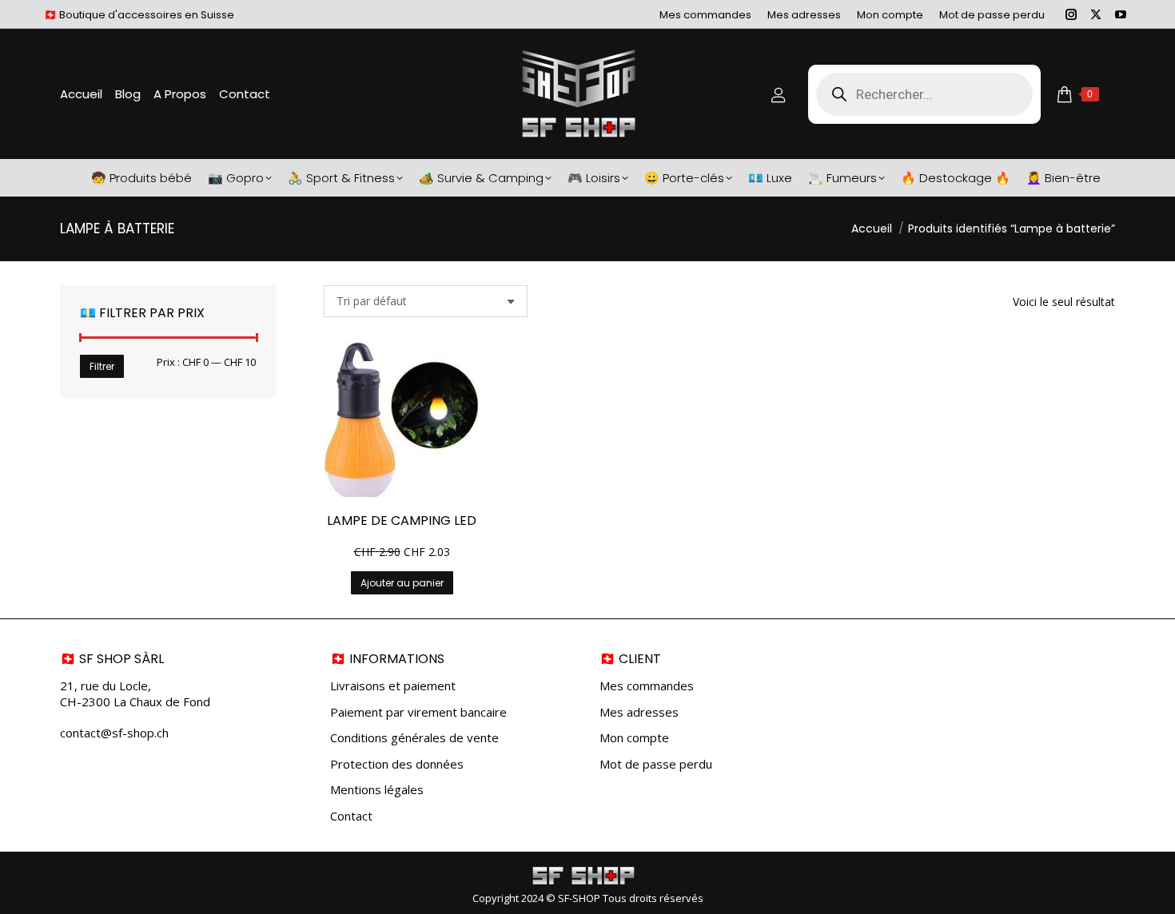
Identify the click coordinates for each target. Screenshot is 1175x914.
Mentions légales (377, 789)
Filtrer (102, 366)
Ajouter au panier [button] (402, 583)
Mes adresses (639, 712)
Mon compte (634, 737)
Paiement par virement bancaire (418, 712)
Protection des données (397, 764)
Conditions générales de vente (414, 737)
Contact (351, 816)
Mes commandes (646, 685)
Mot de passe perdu (655, 764)
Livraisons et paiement (393, 685)
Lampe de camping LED (401, 520)
